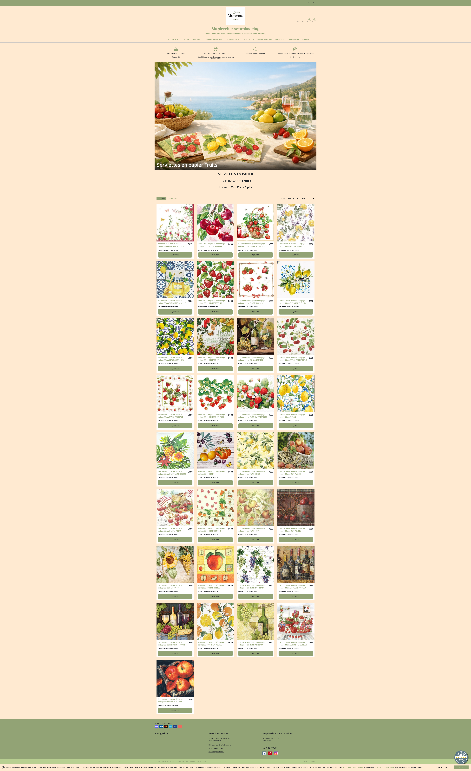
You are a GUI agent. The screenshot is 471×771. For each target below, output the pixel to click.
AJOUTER (175, 255)
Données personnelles (216, 752)
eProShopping (202, 761)
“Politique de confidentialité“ (384, 767)
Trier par (282, 198)
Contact (311, 3)
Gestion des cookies (216, 748)
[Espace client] (303, 21)
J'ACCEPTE (461, 767)
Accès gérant (310, 761)
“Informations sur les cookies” (353, 767)
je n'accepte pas (441, 767)
